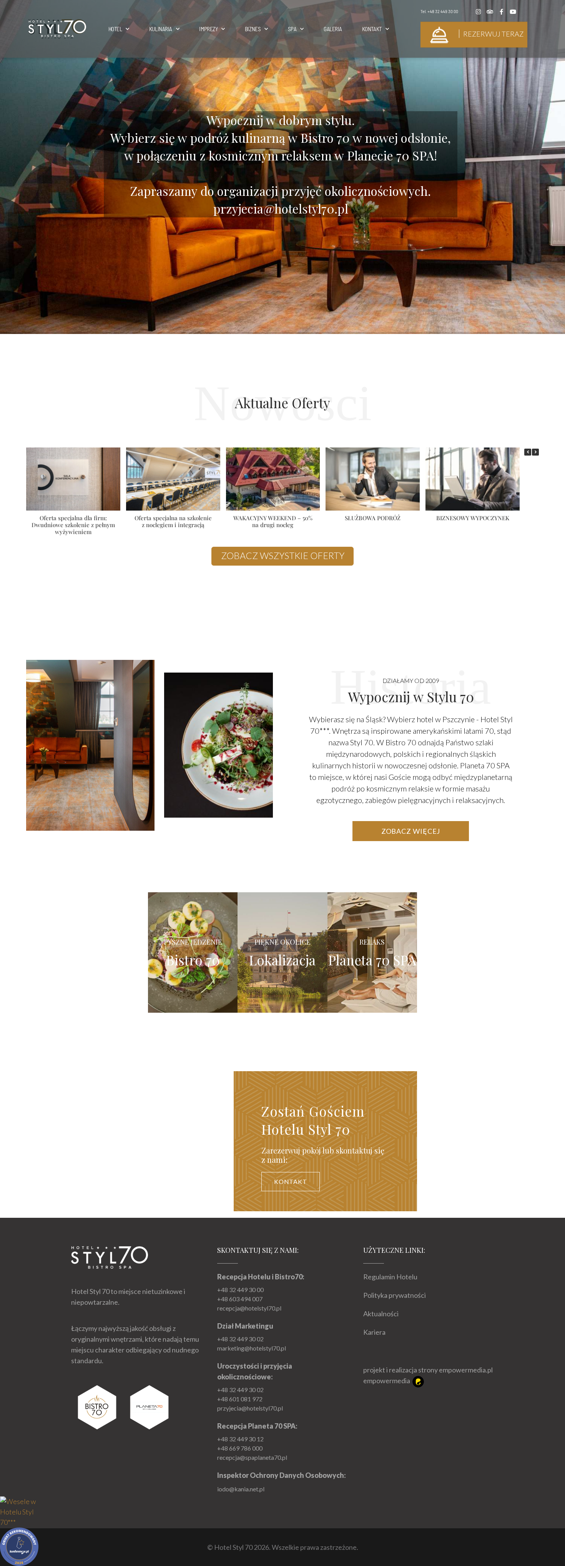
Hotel (115, 28)
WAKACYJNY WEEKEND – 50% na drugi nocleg (272, 521)
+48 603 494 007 (240, 1298)
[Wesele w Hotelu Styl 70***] (19, 1511)
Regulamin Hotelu (390, 1276)
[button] (535, 452)
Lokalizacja (282, 960)
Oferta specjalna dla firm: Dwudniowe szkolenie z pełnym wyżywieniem (73, 525)
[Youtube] (513, 11)
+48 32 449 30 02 (240, 1338)
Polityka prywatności (394, 1295)
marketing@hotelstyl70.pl (251, 1348)
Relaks (372, 942)
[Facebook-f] (501, 11)
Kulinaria (160, 28)
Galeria (333, 28)
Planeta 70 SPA (372, 960)
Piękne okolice (282, 942)
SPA (292, 28)
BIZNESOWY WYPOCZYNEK (472, 518)
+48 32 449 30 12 (240, 1438)
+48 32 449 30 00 (442, 11)
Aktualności (381, 1313)
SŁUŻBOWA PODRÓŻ (372, 518)
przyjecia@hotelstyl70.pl (250, 1408)
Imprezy (208, 28)
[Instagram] (478, 11)
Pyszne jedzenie (193, 942)
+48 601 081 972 (240, 1398)
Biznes (253, 28)
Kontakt (372, 28)
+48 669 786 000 (240, 1448)
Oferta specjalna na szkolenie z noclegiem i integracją (173, 521)
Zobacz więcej (410, 831)
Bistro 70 (193, 960)
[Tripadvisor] (490, 11)
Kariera (374, 1332)
